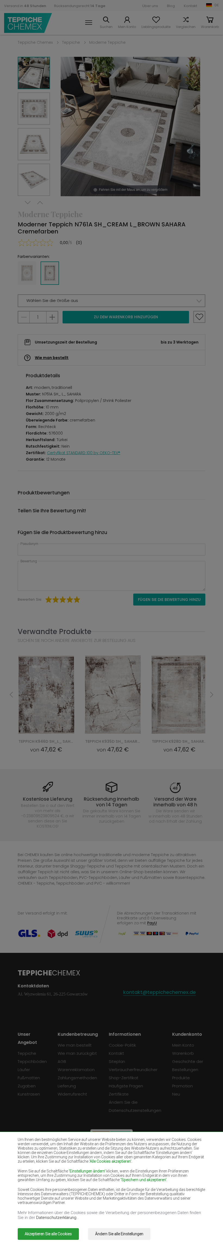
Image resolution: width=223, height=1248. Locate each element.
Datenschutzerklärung (57, 1217)
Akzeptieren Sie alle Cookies (48, 1234)
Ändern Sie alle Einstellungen (119, 1234)
